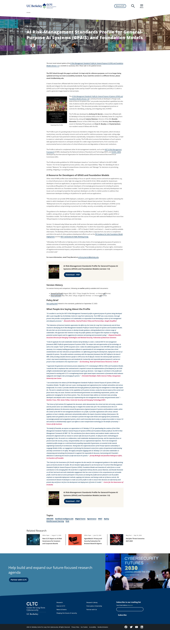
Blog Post (129, 535)
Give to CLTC (120, 6)
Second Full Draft (57, 293)
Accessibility (92, 627)
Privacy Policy (75, 627)
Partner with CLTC (19, 580)
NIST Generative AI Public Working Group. (75, 237)
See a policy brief (52, 304)
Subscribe (122, 615)
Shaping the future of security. (66, 613)
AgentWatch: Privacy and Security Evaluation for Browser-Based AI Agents (93, 541)
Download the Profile (57, 125)
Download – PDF (73, 274)
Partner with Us (91, 610)
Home (28, 12)
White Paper (45, 535)
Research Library (91, 602)
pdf (104, 293)
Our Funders (84, 627)
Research (59, 602)
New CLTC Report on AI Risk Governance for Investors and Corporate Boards (52, 541)
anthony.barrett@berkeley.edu (88, 257)
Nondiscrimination (102, 627)
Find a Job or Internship (94, 606)
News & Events (61, 610)
